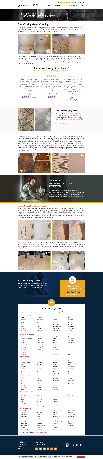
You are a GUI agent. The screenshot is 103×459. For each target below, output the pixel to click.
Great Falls (39, 370)
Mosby (54, 371)
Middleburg (55, 378)
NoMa (54, 425)
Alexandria (23, 358)
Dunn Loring (24, 371)
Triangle (70, 394)
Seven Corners (71, 366)
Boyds (22, 326)
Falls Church (40, 362)
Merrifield (55, 370)
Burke (22, 364)
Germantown (40, 332)
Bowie (22, 346)
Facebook (40, 449)
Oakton (70, 360)
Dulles (38, 378)
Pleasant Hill (71, 410)
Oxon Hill (55, 346)
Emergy (38, 416)
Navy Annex (55, 423)
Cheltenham (39, 338)
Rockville (70, 322)
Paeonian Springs (56, 382)
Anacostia (23, 412)
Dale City (23, 401)
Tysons (69, 371)
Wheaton (70, 332)
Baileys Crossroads (25, 362)
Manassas (39, 401)
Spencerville (71, 328)
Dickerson (39, 328)
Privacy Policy (54, 456)
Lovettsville (39, 389)
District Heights (40, 344)
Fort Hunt (39, 366)
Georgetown (39, 427)
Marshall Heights (56, 418)
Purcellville (55, 385)
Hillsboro (39, 383)
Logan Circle (55, 414)
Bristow (23, 394)
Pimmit (70, 362)
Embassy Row (40, 414)
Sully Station (71, 370)
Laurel (54, 340)
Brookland (23, 419)
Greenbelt (39, 349)
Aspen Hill (23, 319)
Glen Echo (55, 317)
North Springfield (56, 373)
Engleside (23, 373)
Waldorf (70, 344)
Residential (51, 5)
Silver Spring (71, 326)
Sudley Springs (56, 401)
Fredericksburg (40, 406)
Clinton (38, 340)
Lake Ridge (39, 399)
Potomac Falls (56, 383)
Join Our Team (40, 444)
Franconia (39, 368)
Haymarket (39, 397)
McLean (54, 368)
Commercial (58, 5)
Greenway (39, 371)
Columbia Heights (25, 425)
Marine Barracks (56, 416)
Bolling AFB (24, 416)
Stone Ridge (71, 380)
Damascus (39, 322)
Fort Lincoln (39, 419)
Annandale (23, 360)
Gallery (65, 5)
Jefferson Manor (56, 358)
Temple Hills (71, 340)
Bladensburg (24, 344)
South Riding (55, 389)
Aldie (22, 378)
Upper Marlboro (71, 342)
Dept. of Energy (24, 429)
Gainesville (39, 395)
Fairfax (38, 358)
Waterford (70, 383)
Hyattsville (55, 336)
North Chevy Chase (57, 330)
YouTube (48, 449)
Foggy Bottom (40, 418)
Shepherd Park (71, 414)
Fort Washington (40, 346)
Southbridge (55, 399)
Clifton (22, 370)
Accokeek (23, 336)
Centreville (23, 366)
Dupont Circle (40, 410)
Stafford (70, 406)
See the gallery (65, 123)
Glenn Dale (39, 347)
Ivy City (54, 410)
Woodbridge (71, 395)
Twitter (44, 449)
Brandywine (24, 347)
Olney (69, 317)
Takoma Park (71, 330)
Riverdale (55, 347)
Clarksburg (39, 321)
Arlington (23, 354)
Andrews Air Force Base (26, 338)
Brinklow (23, 328)
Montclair (55, 394)
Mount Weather (56, 380)
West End (70, 423)
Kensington (55, 321)
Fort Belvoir (39, 364)
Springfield (70, 368)
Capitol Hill (24, 421)
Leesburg (39, 387)
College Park (40, 342)
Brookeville (23, 330)
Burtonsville (24, 332)
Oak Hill (70, 358)
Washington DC (71, 421)
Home (20, 440)
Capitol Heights (40, 336)
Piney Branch (56, 429)
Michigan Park (56, 419)
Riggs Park (70, 412)
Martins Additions (57, 324)
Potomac (70, 321)
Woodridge (70, 425)
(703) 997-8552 (80, 2)
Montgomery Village (57, 326)
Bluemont (23, 383)
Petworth (55, 427)
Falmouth (23, 406)
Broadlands (23, 387)
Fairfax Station (40, 360)
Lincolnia (55, 362)
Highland (55, 319)
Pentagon (55, 354)
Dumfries (39, 394)
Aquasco (23, 340)
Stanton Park (71, 416)
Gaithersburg (40, 330)
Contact (83, 5)
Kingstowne (55, 360)
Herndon (39, 373)
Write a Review (58, 2)
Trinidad (70, 419)
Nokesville (55, 395)
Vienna (69, 373)
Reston (69, 364)
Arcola (22, 380)
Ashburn (23, 382)
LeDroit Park (55, 412)
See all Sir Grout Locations (41, 432)
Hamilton (39, 382)
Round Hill (55, 387)
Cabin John (39, 317)
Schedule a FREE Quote (67, 2)
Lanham (54, 338)
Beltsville (23, 342)
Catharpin (23, 397)
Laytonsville (55, 322)
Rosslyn (70, 354)
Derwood (39, 326)
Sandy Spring (71, 324)
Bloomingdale (24, 414)
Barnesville (23, 321)
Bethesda (23, 324)
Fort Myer (39, 354)
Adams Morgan (24, 410)
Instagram (36, 449)
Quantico (55, 397)
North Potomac (56, 332)
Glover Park (39, 429)
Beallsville (23, 322)
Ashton (22, 317)
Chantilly (23, 368)
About (70, 5)
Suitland (70, 336)
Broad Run (23, 395)
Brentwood (23, 349)
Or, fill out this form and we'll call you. (72, 294)
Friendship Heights (41, 425)
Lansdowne (39, 385)
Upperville (70, 382)
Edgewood (39, 412)
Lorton (54, 364)
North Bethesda (56, 328)
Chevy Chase (40, 319)
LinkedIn (51, 449)
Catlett (22, 399)
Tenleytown (70, 418)
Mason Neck (55, 366)
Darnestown (39, 324)
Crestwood (23, 427)
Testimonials (76, 5)
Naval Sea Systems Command (59, 421)
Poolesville (70, 319)
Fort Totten (39, 423)
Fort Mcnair (39, 421)
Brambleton (23, 385)
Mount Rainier (56, 344)
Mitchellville (55, 342)
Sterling (70, 378)
